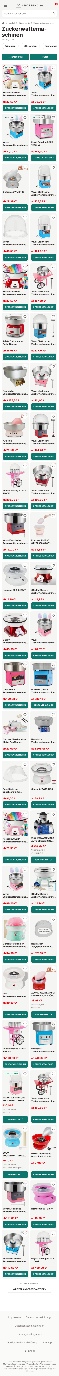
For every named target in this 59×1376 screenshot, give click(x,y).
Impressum (14, 1317)
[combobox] (29, 13)
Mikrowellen (30, 46)
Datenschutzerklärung (38, 1317)
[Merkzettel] (53, 5)
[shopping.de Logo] (30, 5)
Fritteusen (10, 46)
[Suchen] (54, 13)
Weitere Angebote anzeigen (29, 1289)
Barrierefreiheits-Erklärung (22, 1342)
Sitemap (47, 1342)
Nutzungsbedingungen (29, 1334)
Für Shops (29, 1350)
